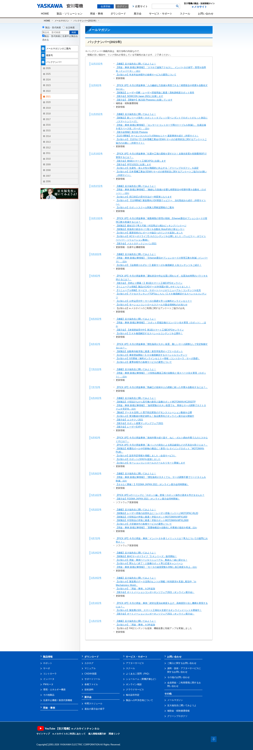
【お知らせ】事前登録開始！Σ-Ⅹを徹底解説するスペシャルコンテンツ (151, 355)
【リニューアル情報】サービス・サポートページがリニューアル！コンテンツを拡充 (158, 290)
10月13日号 (97, 218)
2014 (48, 136)
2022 (48, 91)
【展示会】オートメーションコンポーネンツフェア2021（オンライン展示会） (155, 592)
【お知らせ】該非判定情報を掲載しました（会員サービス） (146, 455)
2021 (48, 96)
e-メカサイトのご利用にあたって (69, 733)
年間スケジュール (93, 703)
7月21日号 (96, 369)
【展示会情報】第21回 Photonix (132, 132)
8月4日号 (95, 344)
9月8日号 (95, 275)
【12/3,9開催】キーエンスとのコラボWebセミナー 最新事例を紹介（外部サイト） (157, 135)
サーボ (46, 668)
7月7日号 (95, 387)
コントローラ (50, 673)
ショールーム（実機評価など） (141, 679)
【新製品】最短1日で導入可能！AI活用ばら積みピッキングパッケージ (151, 225)
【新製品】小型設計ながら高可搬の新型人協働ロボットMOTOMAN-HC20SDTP (156, 401)
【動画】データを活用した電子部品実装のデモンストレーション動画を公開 (154, 412)
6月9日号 (95, 437)
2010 (48, 159)
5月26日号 (96, 473)
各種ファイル (91, 684)
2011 (48, 153)
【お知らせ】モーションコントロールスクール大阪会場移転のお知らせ (151, 304)
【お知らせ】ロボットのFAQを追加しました (138, 459)
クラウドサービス (135, 689)
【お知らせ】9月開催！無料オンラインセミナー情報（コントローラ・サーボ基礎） (158, 358)
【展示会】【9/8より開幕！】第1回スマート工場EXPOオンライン (149, 283)
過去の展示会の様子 (95, 709)
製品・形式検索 (53, 27)
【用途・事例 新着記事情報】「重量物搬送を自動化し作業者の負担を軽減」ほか (156, 527)
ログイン (122, 6)
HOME (45, 13)
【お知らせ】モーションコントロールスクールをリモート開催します (150, 463)
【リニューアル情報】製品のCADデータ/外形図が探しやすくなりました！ (153, 286)
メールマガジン (62, 20)
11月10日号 (97, 153)
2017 (48, 119)
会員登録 (105, 6)
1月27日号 (96, 621)
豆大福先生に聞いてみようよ (181, 705)
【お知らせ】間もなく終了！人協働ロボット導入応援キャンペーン (149, 563)
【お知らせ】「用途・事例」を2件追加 (135, 588)
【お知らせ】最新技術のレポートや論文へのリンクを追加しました (149, 232)
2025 (48, 74)
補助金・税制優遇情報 (178, 710)
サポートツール (92, 679)
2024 (48, 79)
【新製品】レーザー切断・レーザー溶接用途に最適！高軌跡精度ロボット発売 (155, 92)
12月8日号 (96, 85)
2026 (48, 68)
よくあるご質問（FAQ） (138, 673)
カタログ (89, 663)
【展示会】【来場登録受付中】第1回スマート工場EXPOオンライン (150, 330)
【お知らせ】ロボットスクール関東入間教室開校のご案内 (145, 207)
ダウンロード (118, 13)
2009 (48, 164)
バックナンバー (54, 62)
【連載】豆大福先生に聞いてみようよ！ (136, 63)
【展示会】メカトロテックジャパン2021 (136, 243)
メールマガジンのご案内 (58, 48)
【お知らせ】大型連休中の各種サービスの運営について (144, 524)
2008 (48, 170)
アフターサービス (135, 663)
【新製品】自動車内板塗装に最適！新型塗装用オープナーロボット (149, 351)
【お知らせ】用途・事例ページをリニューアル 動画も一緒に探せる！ (151, 560)
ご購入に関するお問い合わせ (181, 663)
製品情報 (48, 656)
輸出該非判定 (132, 695)
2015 (48, 130)
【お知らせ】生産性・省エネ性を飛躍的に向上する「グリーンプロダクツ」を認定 (157, 168)
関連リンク (114, 733)
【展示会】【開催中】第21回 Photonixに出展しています (144, 100)
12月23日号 (97, 63)
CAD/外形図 (91, 673)
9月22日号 (96, 254)
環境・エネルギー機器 (54, 689)
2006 (48, 181)
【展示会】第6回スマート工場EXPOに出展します (141, 161)
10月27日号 (97, 186)
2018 (48, 113)
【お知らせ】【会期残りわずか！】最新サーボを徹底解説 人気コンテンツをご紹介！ (159, 265)
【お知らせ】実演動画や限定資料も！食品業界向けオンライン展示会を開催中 (155, 416)
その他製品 (48, 695)
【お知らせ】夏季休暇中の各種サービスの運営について (144, 362)
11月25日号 (97, 114)
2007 (48, 176)
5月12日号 (96, 495)
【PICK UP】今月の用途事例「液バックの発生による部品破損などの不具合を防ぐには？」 (162, 445)
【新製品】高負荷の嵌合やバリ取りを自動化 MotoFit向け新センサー (150, 229)
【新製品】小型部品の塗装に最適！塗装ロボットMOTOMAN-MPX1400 (151, 517)
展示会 (137, 13)
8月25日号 (96, 319)
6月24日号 (96, 398)
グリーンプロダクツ (177, 716)
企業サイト (141, 6)
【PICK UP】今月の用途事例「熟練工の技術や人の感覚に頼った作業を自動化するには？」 (162, 387)
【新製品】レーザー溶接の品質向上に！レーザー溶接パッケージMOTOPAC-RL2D (157, 513)
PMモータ (48, 684)
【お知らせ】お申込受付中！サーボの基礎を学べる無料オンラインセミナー (154, 301)
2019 (48, 108)
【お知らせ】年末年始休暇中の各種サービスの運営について (146, 74)
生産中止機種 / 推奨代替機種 (57, 700)
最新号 (49, 55)
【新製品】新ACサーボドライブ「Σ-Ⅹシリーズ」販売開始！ (146, 556)
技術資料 (89, 689)
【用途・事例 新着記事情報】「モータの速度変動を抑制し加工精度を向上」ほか (156, 567)
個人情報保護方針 (97, 733)
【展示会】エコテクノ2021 (129, 419)
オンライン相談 (134, 684)
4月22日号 (96, 509)
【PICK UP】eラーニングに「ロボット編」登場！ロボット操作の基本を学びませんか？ (160, 495)
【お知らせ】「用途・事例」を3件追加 (135, 624)
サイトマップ (43, 733)
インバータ (48, 679)
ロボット (47, 663)
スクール (185, 13)
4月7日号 (95, 538)
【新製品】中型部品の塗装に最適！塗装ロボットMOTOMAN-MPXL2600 (152, 520)
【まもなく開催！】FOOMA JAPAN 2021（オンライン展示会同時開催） (152, 484)
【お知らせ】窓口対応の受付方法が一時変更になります (144, 196)
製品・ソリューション (69, 13)
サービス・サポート (160, 13)
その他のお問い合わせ (178, 677)
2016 (48, 125)
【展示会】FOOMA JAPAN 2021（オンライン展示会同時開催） (148, 498)
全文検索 (70, 27)
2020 (48, 102)
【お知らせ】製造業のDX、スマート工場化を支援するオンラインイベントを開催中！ (159, 610)
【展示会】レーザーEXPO (129, 426)
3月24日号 (96, 552)
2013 (48, 142)
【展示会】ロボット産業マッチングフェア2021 (139, 423)
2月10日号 (96, 603)
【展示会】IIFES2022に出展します (133, 164)
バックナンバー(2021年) (84, 20)
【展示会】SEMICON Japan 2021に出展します (139, 96)
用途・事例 (96, 13)
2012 (48, 147)
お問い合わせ (205, 13)
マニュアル (90, 668)
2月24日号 (96, 578)
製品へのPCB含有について (139, 700)
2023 (48, 85)
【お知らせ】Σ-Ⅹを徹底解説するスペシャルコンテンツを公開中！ (149, 333)
